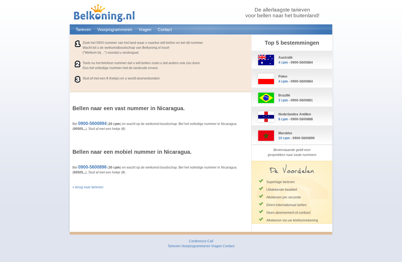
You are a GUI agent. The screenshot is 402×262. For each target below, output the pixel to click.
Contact (165, 29)
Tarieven (83, 29)
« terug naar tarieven (87, 187)
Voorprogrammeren (114, 29)
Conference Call (201, 241)
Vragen (145, 29)
